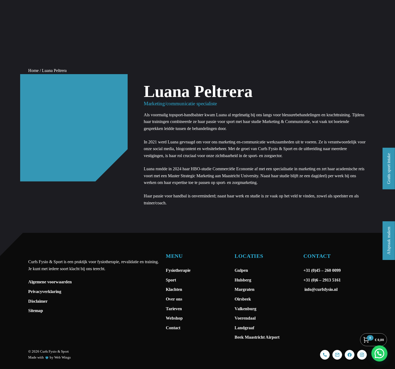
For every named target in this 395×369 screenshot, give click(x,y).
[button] (379, 353)
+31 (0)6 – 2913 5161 (322, 280)
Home (33, 70)
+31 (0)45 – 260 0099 (322, 270)
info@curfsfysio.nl (320, 289)
